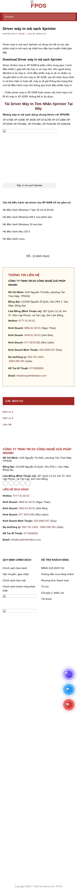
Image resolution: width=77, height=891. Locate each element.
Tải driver (46, 598)
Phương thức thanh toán (55, 580)
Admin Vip (41, 34)
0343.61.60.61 (32, 335)
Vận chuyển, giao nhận (16, 574)
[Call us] (22, 483)
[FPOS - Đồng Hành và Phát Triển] (38, 6)
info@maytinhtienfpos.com (31, 375)
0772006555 (36, 368)
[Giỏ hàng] (72, 6)
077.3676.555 (32, 342)
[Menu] (4, 6)
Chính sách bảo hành (15, 568)
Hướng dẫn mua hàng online (57, 574)
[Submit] (71, 17)
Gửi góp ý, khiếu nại (52, 592)
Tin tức (45, 586)
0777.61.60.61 (27, 320)
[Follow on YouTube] (28, 483)
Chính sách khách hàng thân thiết (19, 588)
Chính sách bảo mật (14, 580)
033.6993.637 (47, 349)
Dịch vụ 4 (8, 418)
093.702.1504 (35, 357)
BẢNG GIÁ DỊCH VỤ (52, 568)
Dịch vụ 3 (8, 411)
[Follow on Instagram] (11, 483)
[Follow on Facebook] (5, 483)
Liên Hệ (7, 424)
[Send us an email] (17, 483)
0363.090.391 (17, 361)
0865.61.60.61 (32, 328)
